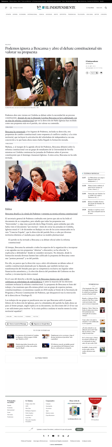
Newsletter (49, 408)
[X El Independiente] (43, 436)
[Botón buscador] (106, 8)
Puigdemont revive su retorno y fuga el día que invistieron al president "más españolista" (62, 337)
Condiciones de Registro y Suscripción (59, 441)
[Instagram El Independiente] (58, 436)
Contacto (48, 404)
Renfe (19, 1)
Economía (22, 14)
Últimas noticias (13, 1)
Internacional (32, 14)
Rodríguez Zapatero (31, 410)
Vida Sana (89, 14)
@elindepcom (89, 63)
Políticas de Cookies (75, 441)
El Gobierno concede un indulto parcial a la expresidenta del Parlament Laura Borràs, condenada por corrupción (62, 346)
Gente (56, 14)
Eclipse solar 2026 (30, 404)
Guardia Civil (29, 415)
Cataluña (9, 316)
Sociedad (49, 14)
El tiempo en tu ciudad (18, 7)
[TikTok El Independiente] (68, 436)
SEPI (27, 406)
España (15, 14)
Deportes (63, 14)
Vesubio (102, 1)
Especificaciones (50, 415)
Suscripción (49, 406)
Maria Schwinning (82, 1)
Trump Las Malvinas (26, 1)
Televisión (81, 14)
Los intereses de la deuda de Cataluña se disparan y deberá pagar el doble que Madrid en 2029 (27, 337)
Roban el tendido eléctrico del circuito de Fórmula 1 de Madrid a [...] (96, 203)
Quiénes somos (50, 413)
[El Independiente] (56, 8)
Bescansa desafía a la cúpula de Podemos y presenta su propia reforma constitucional (41, 214)
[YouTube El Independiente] (53, 436)
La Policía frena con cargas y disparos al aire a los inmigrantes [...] (96, 179)
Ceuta (63, 1)
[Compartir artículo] (87, 73)
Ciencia (41, 14)
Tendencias (72, 14)
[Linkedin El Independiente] (63, 436)
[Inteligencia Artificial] (74, 415)
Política (8, 44)
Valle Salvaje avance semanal (54, 1)
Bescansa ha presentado (15, 131)
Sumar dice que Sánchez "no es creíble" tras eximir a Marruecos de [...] (96, 195)
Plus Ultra (28, 408)
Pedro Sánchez (29, 413)
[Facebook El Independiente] (48, 436)
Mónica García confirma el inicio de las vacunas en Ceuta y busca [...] (96, 187)
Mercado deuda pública (71, 1)
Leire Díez (28, 417)
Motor (97, 14)
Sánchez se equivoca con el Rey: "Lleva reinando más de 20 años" (96, 211)
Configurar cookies (86, 441)
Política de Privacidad (26, 441)
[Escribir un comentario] (101, 73)
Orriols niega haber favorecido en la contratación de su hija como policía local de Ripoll (26, 346)
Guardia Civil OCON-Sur (93, 1)
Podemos (28, 316)
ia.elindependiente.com (74, 419)
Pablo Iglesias (18, 316)
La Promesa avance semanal (39, 1)
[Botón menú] (6, 8)
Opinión (8, 14)
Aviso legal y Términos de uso (40, 441)
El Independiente (92, 61)
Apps (47, 410)
